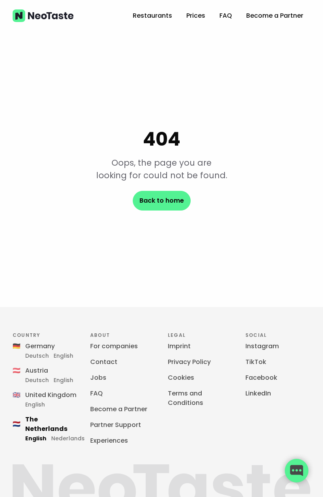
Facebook (261, 377)
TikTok (255, 361)
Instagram (262, 346)
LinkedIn (258, 393)
